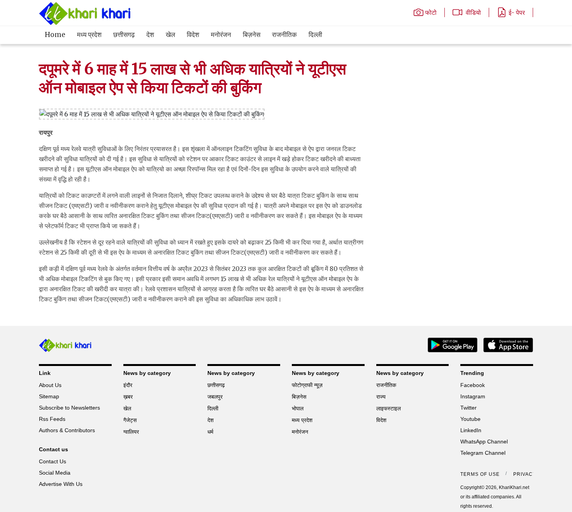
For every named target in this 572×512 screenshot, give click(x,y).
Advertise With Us (60, 484)
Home (55, 34)
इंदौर (127, 385)
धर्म (210, 432)
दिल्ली (315, 34)
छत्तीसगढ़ (124, 34)
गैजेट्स (130, 420)
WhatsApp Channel (484, 441)
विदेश (193, 34)
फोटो (431, 12)
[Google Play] (449, 344)
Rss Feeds (52, 419)
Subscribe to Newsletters (69, 408)
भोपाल (298, 408)
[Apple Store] (505, 344)
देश (150, 34)
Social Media (54, 473)
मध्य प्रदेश (89, 34)
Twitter (468, 408)
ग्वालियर (131, 432)
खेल (170, 34)
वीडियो (472, 12)
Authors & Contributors (67, 430)
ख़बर (128, 397)
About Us (50, 385)
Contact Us (52, 461)
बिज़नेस (251, 34)
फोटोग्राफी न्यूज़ (307, 385)
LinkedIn (470, 430)
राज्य (381, 397)
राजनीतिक (284, 34)
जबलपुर (215, 397)
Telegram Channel (482, 453)
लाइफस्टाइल (388, 408)
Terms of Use (480, 474)
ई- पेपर (517, 12)
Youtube (470, 419)
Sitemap (49, 396)
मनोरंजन (221, 34)
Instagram (472, 396)
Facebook (472, 385)
